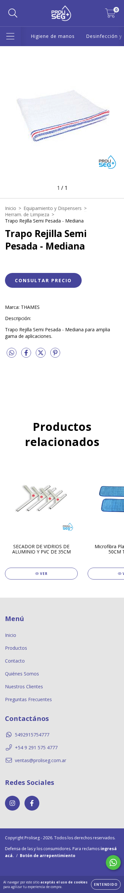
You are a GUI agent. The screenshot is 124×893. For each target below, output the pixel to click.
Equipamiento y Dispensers (52, 208)
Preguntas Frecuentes (28, 699)
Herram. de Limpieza (27, 214)
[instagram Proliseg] (12, 803)
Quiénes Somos (22, 673)
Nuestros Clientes (24, 686)
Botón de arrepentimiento (47, 855)
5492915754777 (32, 734)
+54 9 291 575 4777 (36, 747)
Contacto (15, 661)
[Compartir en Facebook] (26, 355)
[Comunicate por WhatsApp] (113, 862)
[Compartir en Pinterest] (55, 355)
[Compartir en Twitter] (41, 355)
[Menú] (10, 36)
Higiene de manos (53, 36)
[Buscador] (13, 13)
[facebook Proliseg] (31, 803)
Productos (16, 648)
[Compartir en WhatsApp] (12, 353)
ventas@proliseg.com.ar (40, 760)
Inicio (10, 208)
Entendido (106, 884)
